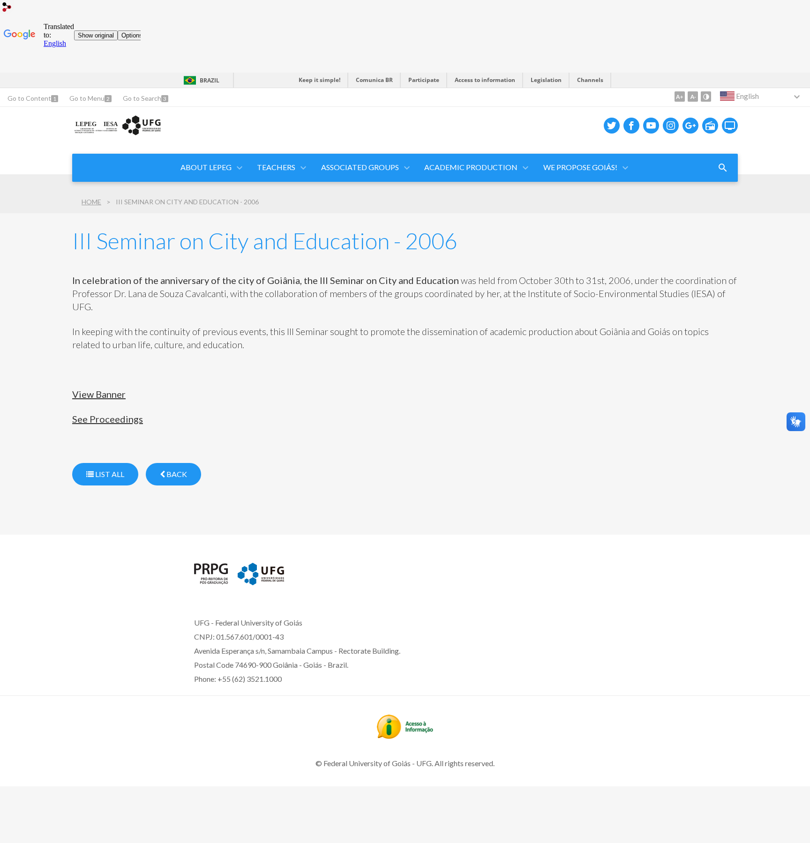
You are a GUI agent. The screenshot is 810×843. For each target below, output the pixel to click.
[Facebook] (631, 126)
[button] (206, 168)
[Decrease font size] (693, 96)
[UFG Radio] (710, 126)
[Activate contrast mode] (706, 96)
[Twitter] (612, 126)
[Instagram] (671, 126)
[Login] (7, 8)
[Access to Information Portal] (405, 736)
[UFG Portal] (261, 582)
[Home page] (117, 133)
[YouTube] (651, 126)
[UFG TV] (730, 126)
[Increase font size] (680, 96)
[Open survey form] (722, 167)
